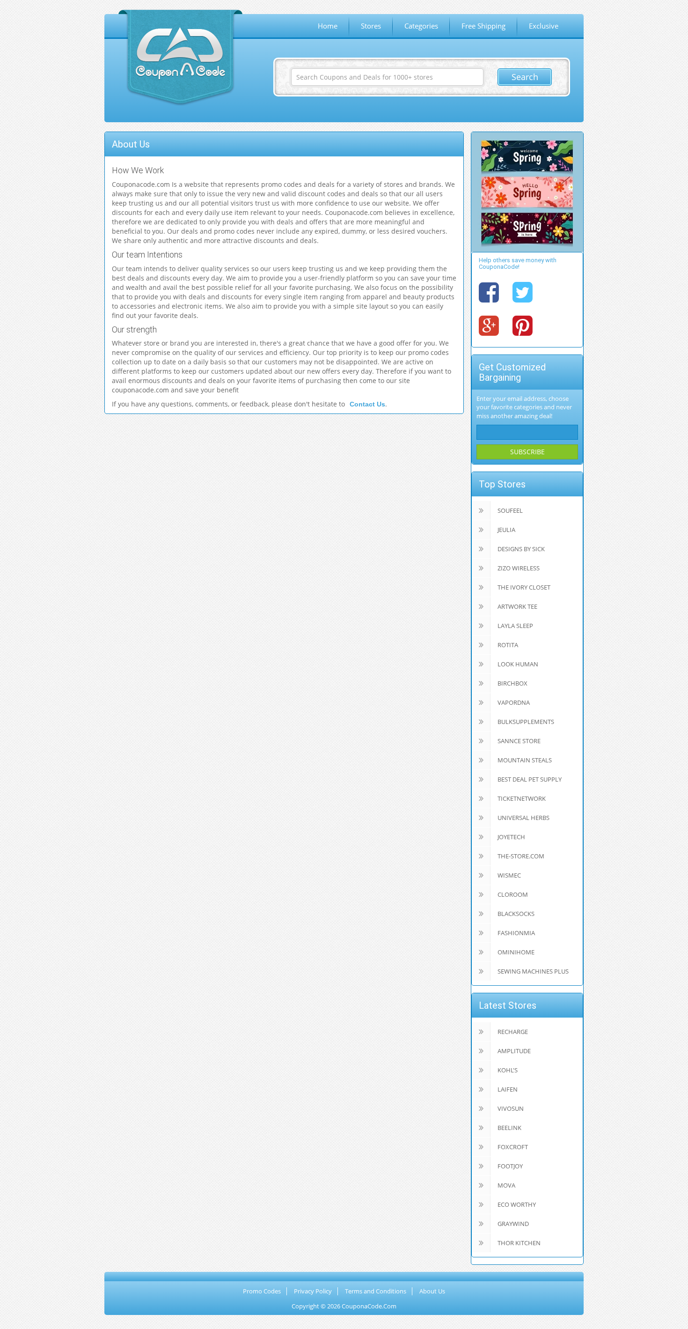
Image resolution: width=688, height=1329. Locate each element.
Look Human (518, 664)
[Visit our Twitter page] (522, 292)
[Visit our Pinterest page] (522, 325)
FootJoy (510, 1166)
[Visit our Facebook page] (489, 292)
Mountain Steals (525, 760)
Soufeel (510, 510)
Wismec (509, 875)
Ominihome (516, 952)
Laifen (508, 1089)
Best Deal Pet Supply (530, 779)
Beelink (509, 1127)
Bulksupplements (526, 721)
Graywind (513, 1223)
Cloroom (513, 894)
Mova (506, 1185)
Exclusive (543, 25)
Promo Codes (262, 1291)
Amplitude (514, 1051)
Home (327, 25)
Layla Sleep (515, 625)
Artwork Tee (517, 606)
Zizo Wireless (519, 568)
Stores (371, 25)
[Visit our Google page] (489, 325)
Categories (421, 25)
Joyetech (511, 837)
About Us (432, 1291)
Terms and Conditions (375, 1291)
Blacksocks (516, 913)
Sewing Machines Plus (533, 971)
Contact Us (367, 404)
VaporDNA (514, 702)
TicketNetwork (522, 798)
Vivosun (511, 1108)
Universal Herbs (523, 817)
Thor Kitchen (519, 1243)
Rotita (508, 645)
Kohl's (508, 1070)
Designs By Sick (521, 549)
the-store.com (521, 856)
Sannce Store (519, 741)
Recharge (513, 1031)
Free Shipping (483, 25)
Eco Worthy (517, 1204)
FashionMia (516, 933)
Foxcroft (513, 1147)
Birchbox (512, 683)
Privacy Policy (313, 1291)
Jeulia (506, 529)
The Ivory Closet (524, 587)
